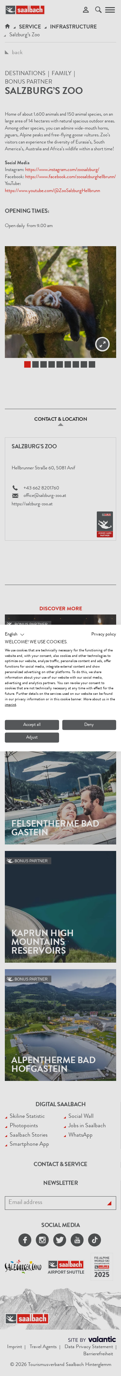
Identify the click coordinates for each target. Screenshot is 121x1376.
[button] (15, 635)
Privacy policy (103, 634)
